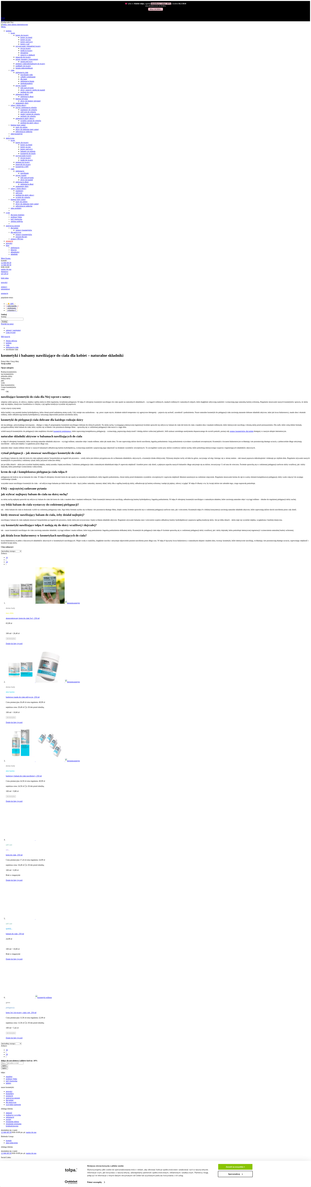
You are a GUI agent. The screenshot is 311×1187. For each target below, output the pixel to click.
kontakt (9, 1141)
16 (7, 558)
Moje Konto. (6, 258)
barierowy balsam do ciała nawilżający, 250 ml (24, 776)
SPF (10, 304)
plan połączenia (12, 1143)
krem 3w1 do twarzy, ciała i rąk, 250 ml (21, 1013)
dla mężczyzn (11, 1102)
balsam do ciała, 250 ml (15, 934)
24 (7, 562)
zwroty (8, 1119)
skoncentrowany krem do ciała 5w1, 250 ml (22, 618)
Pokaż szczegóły (94, 1182)
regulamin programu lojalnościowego (13, 1125)
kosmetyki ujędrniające (62, 431)
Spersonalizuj (234, 1174)
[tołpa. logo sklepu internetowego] (14, 24)
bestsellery (10, 1094)
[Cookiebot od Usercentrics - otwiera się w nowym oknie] (71, 1182)
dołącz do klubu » (156, 9)
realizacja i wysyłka (13, 1115)
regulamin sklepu (12, 1122)
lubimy (8, 1083)
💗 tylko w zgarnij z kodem (155, 4)
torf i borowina (11, 1081)
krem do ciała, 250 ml (14, 855)
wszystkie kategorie (13, 1105)
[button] (14, 644)
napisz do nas (6, 269)
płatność (9, 1113)
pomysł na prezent (13, 1098)
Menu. (3, 27)
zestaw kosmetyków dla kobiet (241, 431)
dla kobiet (9, 1100)
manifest (9, 1077)
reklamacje (10, 1117)
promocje (9, 1096)
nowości (9, 1091)
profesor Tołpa (11, 1079)
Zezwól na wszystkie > (235, 1167)
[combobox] (12, 319)
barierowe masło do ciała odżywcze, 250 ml (22, 697)
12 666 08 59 (6, 263)
